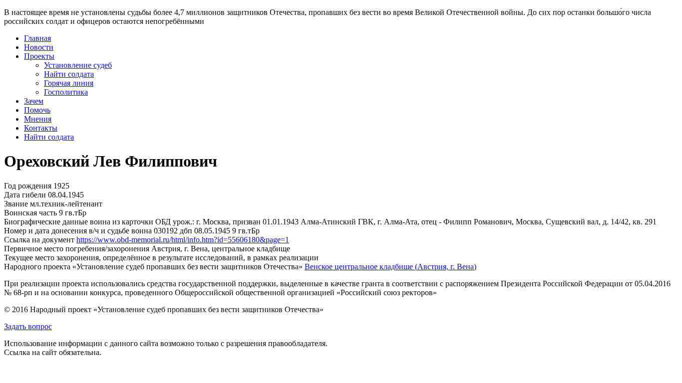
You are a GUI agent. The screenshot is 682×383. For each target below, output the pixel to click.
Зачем (33, 101)
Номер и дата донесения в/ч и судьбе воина (78, 230)
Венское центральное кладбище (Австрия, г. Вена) (390, 266)
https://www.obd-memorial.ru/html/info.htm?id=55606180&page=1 (182, 239)
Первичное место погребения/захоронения (76, 248)
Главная (37, 38)
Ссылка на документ (39, 239)
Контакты (40, 128)
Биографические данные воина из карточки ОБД (87, 221)
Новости (38, 47)
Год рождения (27, 186)
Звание (16, 203)
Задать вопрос (28, 326)
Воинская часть (30, 212)
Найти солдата (69, 74)
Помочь (37, 110)
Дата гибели (25, 195)
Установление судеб (78, 65)
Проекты (39, 56)
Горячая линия (68, 83)
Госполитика (66, 92)
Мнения (37, 119)
